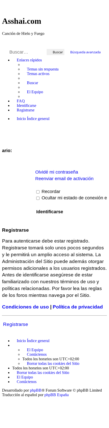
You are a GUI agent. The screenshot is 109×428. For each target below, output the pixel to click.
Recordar (50, 191)
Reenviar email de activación (64, 178)
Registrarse (15, 324)
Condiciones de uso (25, 307)
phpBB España (56, 395)
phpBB (36, 390)
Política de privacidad (78, 307)
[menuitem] (40, 69)
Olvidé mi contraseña (56, 172)
